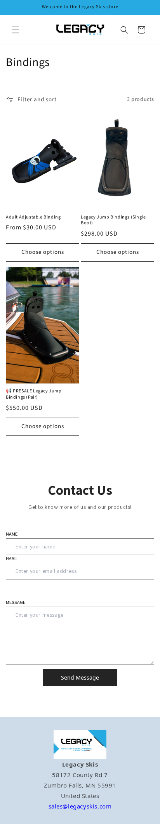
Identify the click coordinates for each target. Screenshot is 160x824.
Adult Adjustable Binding (33, 217)
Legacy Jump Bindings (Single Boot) (113, 220)
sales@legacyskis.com (80, 806)
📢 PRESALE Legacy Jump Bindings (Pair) (34, 394)
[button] (15, 29)
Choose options (42, 252)
